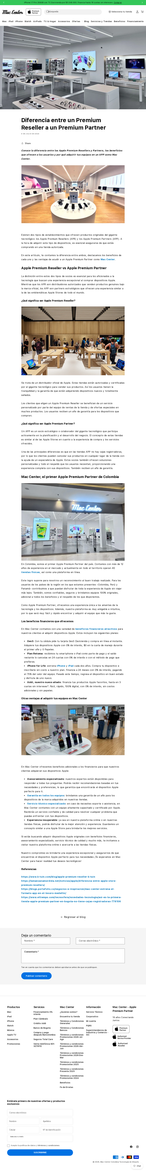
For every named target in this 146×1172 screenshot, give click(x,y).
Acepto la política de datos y (35, 1145)
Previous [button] (3, 2)
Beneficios (65, 1083)
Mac (9, 1012)
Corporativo (92, 1016)
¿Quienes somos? (68, 1012)
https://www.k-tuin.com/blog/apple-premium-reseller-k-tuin (58, 876)
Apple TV (11, 1035)
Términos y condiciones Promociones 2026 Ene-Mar (72, 1055)
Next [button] (142, 2)
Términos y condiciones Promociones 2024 (72, 1077)
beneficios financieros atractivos (96, 629)
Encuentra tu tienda (70, 1016)
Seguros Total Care (43, 1039)
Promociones (13, 1044)
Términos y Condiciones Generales (72, 1022)
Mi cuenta (91, 1021)
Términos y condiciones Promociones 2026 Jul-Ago (72, 1037)
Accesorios (12, 1039)
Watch (10, 1026)
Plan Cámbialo (41, 1019)
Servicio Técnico (94, 1012)
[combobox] (75, 11)
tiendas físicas (30, 572)
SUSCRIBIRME (40, 1152)
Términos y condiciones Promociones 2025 (72, 1063)
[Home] (12, 12)
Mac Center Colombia (109, 1162)
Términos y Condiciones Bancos (72, 1029)
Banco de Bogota (42, 1028)
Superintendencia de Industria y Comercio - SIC (97, 1032)
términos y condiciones (48, 1145)
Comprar (118, 3)
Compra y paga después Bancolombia (44, 1033)
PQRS (89, 1026)
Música (10, 1030)
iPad (71, 666)
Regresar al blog (75, 916)
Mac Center (108, 259)
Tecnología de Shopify (129, 1162)
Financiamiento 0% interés (43, 1013)
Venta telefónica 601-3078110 (44, 1045)
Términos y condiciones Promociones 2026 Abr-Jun (72, 1046)
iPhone (61, 666)
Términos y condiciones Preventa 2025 (72, 1070)
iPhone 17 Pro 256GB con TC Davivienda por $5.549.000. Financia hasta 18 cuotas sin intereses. (73, 3)
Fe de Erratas (66, 1087)
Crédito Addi (40, 1023)
